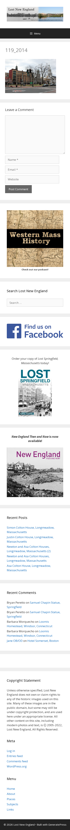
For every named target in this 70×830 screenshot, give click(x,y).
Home (11, 789)
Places (11, 799)
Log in (11, 751)
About (11, 794)
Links (10, 809)
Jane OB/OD (15, 641)
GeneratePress (57, 824)
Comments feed (17, 761)
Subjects (12, 804)
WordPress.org (17, 766)
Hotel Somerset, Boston (43, 641)
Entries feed (15, 756)
